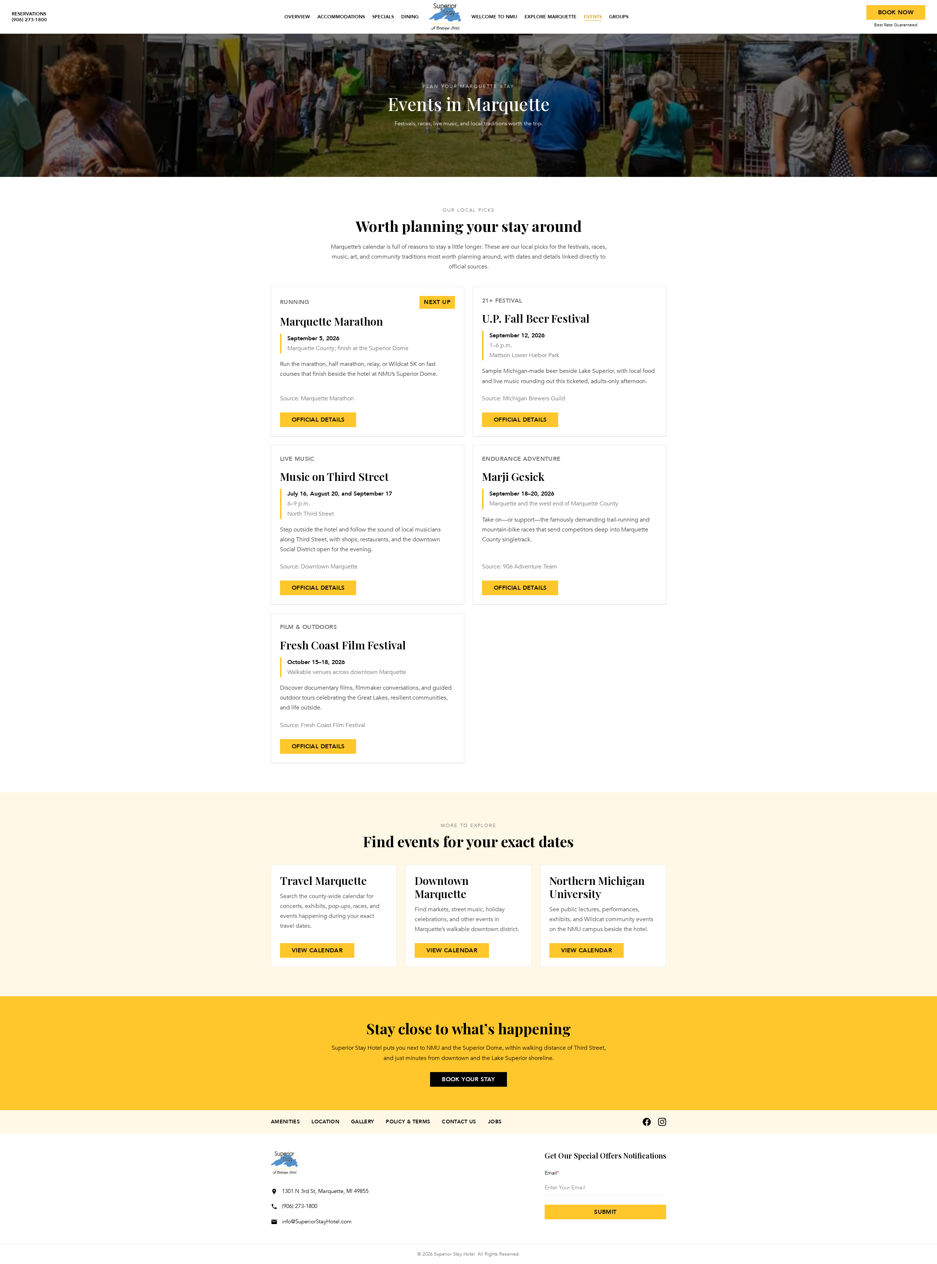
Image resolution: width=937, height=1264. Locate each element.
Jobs (494, 1121)
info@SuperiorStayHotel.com (317, 1221)
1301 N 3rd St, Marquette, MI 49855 (325, 1191)
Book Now (896, 12)
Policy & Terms (408, 1121)
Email (552, 1173)
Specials (383, 17)
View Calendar (317, 950)
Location (325, 1121)
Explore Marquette (550, 17)
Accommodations (341, 17)
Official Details (318, 420)
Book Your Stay (468, 1079)
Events (593, 17)
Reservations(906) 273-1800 (29, 17)
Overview (297, 17)
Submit (605, 1212)
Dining (410, 17)
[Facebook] (647, 1122)
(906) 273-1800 (299, 1206)
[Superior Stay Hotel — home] (445, 17)
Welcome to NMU (494, 17)
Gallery (362, 1121)
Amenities (285, 1121)
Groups (618, 17)
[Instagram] (662, 1122)
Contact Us (459, 1121)
